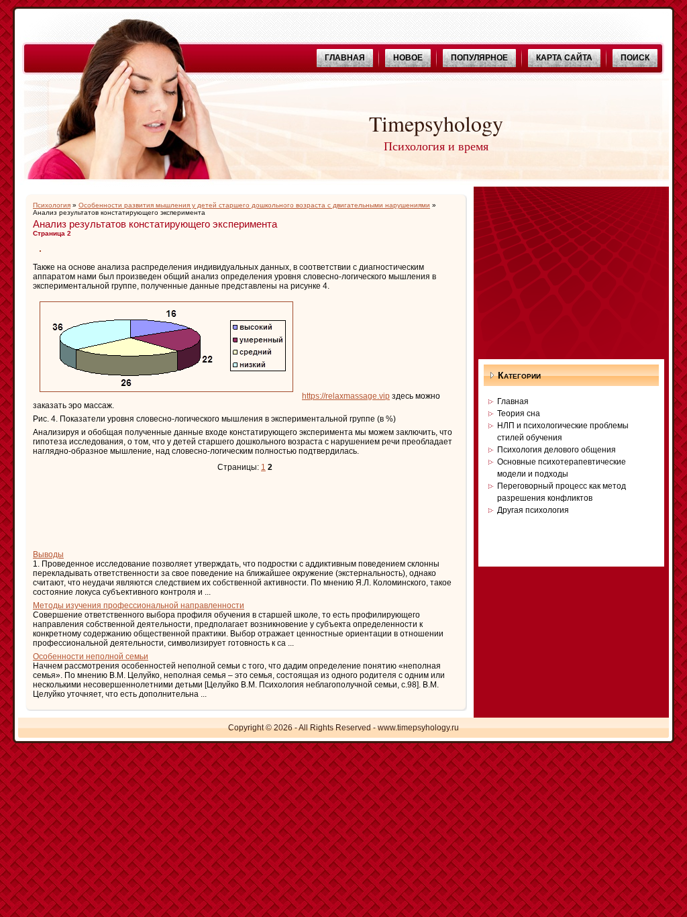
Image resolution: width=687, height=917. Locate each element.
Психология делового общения (556, 449)
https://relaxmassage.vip (346, 396)
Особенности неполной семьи (90, 656)
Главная (513, 401)
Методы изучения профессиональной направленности (138, 605)
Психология (51, 205)
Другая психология (533, 510)
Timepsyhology (436, 123)
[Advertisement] (190, 512)
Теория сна (518, 413)
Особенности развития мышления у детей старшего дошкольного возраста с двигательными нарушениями (254, 205)
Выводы (48, 554)
